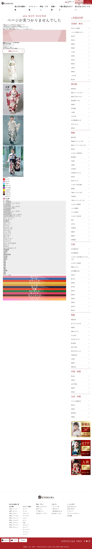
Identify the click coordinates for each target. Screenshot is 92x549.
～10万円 (7, 201)
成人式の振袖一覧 (14, 504)
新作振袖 (7, 254)
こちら (13, 28)
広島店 (73, 380)
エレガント (8, 219)
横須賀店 (73, 157)
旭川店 (73, 36)
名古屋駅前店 (74, 253)
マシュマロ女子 (10, 243)
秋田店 (73, 63)
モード (6, 245)
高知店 (73, 392)
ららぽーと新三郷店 (76, 184)
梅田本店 (73, 319)
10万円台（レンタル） (12, 206)
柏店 (72, 220)
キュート (7, 224)
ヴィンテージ (9, 217)
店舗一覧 (54, 504)
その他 (7, 198)
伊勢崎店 (73, 239)
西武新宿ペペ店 (75, 100)
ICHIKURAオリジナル (12, 216)
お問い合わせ (70, 509)
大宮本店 (73, 168)
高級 (5, 270)
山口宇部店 (74, 384)
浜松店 (73, 275)
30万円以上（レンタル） (13, 214)
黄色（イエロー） (14, 520)
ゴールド (7, 230)
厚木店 (73, 149)
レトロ (34, 285)
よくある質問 (70, 504)
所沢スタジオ (74, 180)
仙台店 (73, 59)
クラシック (8, 227)
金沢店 (73, 290)
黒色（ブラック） (14, 525)
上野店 (73, 112)
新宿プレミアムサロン (77, 92)
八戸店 (73, 52)
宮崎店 (73, 409)
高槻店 (73, 327)
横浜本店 (73, 137)
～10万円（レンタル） (12, 203)
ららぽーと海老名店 (76, 153)
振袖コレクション (13, 51)
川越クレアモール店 (76, 192)
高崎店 (73, 235)
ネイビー (7, 235)
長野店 (73, 302)
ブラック (8, 194)
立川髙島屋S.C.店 (76, 120)
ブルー (7, 183)
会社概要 (69, 515)
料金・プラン (40, 504)
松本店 (73, 306)
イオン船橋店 (74, 208)
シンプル (7, 232)
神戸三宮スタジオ (76, 351)
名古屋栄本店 (74, 249)
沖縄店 (73, 417)
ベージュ (7, 242)
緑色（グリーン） (14, 518)
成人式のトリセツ (56, 513)
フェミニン (8, 238)
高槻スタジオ (74, 331)
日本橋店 (73, 108)
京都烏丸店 (74, 355)
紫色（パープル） (14, 515)
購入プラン (39, 509)
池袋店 (73, 104)
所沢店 (73, 176)
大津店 (73, 359)
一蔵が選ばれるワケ (57, 511)
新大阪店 (73, 343)
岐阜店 (73, 310)
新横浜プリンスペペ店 (77, 141)
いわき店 (73, 75)
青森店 (73, 48)
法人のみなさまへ (72, 506)
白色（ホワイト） (14, 527)
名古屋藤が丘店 (75, 271)
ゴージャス (8, 229)
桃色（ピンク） (13, 511)
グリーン (8, 185)
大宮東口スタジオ (76, 172)
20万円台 (7, 209)
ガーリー (7, 222)
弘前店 (73, 55)
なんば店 (73, 335)
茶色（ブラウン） (14, 522)
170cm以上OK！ (10, 208)
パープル (8, 187)
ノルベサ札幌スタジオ (77, 32)
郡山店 (73, 79)
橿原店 (73, 363)
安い (6, 253)
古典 (5, 251)
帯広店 (73, 40)
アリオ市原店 (74, 212)
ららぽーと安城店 (76, 263)
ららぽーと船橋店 (76, 204)
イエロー (8, 190)
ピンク (7, 181)
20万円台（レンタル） (12, 211)
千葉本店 (73, 196)
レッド (7, 179)
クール (6, 225)
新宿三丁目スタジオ (76, 96)
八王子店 (73, 116)
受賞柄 (6, 250)
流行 (5, 259)
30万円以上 (8, 213)
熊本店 (73, 405)
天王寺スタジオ (75, 339)
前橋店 (73, 232)
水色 (5, 256)
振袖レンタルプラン (41, 506)
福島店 (73, 71)
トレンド (7, 234)
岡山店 (73, 376)
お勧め (6, 221)
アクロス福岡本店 (76, 401)
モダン (6, 246)
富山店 (73, 286)
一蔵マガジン (55, 509)
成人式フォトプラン (41, 513)
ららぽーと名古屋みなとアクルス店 (79, 258)
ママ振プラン (40, 511)
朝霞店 (73, 188)
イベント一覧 (55, 506)
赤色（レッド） (13, 509)
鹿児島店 (73, 413)
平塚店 (73, 161)
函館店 (73, 44)
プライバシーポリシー (73, 513)
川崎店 (73, 165)
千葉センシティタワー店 (77, 200)
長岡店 (73, 282)
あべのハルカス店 (76, 323)
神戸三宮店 (74, 347)
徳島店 (73, 388)
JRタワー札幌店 (75, 28)
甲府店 (73, 298)
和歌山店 (73, 366)
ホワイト (8, 196)
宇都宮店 (73, 228)
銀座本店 (73, 88)
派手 (5, 258)
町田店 (73, 128)
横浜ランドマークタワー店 (78, 145)
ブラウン (8, 192)
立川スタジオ (74, 124)
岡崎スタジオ (74, 267)
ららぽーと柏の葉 (76, 216)
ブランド (7, 240)
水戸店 (73, 224)
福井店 (73, 294)
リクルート (70, 511)
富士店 (73, 278)
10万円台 (7, 205)
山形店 (73, 67)
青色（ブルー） (13, 513)
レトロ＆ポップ (10, 248)
